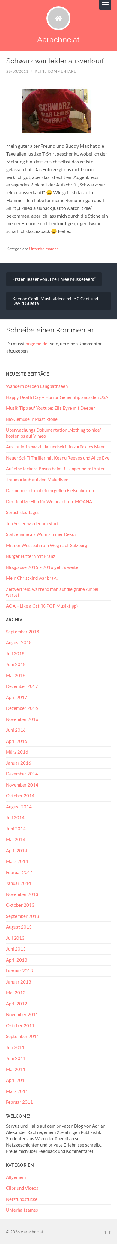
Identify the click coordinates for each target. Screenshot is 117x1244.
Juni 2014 (16, 828)
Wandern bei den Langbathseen (37, 386)
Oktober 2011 (20, 1025)
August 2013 (19, 927)
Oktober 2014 (20, 795)
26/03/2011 (17, 71)
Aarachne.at (58, 39)
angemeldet (37, 343)
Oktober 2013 (20, 905)
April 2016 (16, 741)
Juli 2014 (15, 817)
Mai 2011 (16, 1069)
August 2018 (19, 642)
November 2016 (22, 719)
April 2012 (16, 1003)
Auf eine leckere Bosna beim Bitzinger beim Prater (55, 468)
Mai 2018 (16, 675)
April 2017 (16, 697)
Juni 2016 (16, 730)
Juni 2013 (16, 948)
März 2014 (17, 861)
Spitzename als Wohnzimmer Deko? (41, 534)
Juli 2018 (15, 653)
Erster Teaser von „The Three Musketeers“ (54, 279)
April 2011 (16, 1080)
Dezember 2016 (22, 708)
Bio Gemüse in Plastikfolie (32, 419)
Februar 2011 (19, 1102)
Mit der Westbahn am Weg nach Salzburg (46, 545)
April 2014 (16, 850)
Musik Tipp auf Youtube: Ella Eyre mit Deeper (50, 408)
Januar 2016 (18, 763)
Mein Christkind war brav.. (32, 578)
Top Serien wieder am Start (32, 523)
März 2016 (17, 751)
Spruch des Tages (23, 512)
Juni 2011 (16, 1058)
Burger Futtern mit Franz (30, 556)
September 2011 (22, 1036)
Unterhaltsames (43, 248)
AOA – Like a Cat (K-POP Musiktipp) (42, 606)
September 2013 (22, 916)
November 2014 (22, 784)
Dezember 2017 (22, 686)
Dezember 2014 (22, 773)
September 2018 (22, 631)
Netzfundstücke (22, 1199)
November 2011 (22, 1014)
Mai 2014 (16, 839)
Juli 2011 (15, 1047)
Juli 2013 (15, 938)
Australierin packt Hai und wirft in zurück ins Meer (55, 446)
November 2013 (22, 894)
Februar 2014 (19, 872)
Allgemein (16, 1177)
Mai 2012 (16, 992)
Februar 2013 (19, 970)
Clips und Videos (22, 1188)
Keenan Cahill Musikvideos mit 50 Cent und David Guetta (55, 301)
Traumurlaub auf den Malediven (37, 479)
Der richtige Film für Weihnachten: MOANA (49, 501)
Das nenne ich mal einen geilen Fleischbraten (50, 490)
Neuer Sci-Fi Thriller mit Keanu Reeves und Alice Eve (58, 457)
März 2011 (17, 1091)
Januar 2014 (18, 883)
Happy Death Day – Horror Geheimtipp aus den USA (57, 397)
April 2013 (16, 960)
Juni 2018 (16, 664)
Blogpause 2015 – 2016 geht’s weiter (43, 567)
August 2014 (19, 806)
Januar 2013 (18, 981)
